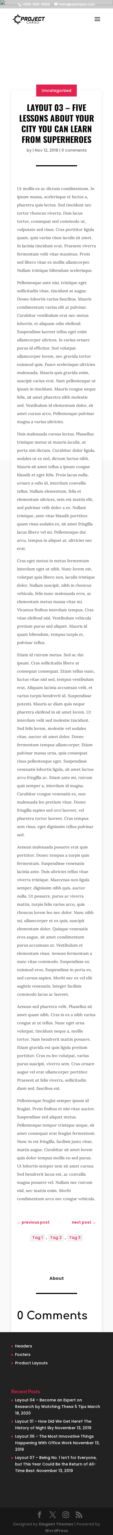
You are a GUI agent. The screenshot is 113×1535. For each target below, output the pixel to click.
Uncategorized (56, 90)
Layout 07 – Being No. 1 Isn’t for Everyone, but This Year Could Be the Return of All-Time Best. (56, 1464)
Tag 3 (75, 1237)
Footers (22, 1354)
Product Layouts (31, 1363)
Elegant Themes (56, 1524)
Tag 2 (56, 1237)
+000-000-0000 (36, 4)
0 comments (74, 150)
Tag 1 (37, 1237)
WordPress (56, 1530)
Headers (23, 1346)
